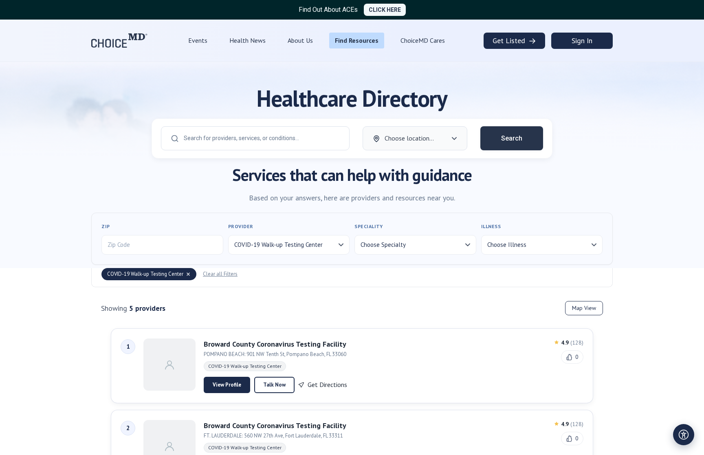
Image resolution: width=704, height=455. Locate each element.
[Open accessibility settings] (683, 434)
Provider (240, 226)
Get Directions (327, 385)
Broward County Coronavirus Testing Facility (275, 344)
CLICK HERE (385, 10)
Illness (491, 226)
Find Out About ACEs (328, 9)
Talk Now (274, 384)
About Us (300, 40)
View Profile (227, 384)
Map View (584, 308)
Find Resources (356, 40)
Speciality (368, 226)
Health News (247, 40)
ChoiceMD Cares (422, 40)
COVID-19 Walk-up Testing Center (145, 273)
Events (197, 40)
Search (511, 138)
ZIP (105, 226)
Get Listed (514, 40)
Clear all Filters (220, 273)
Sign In (582, 40)
